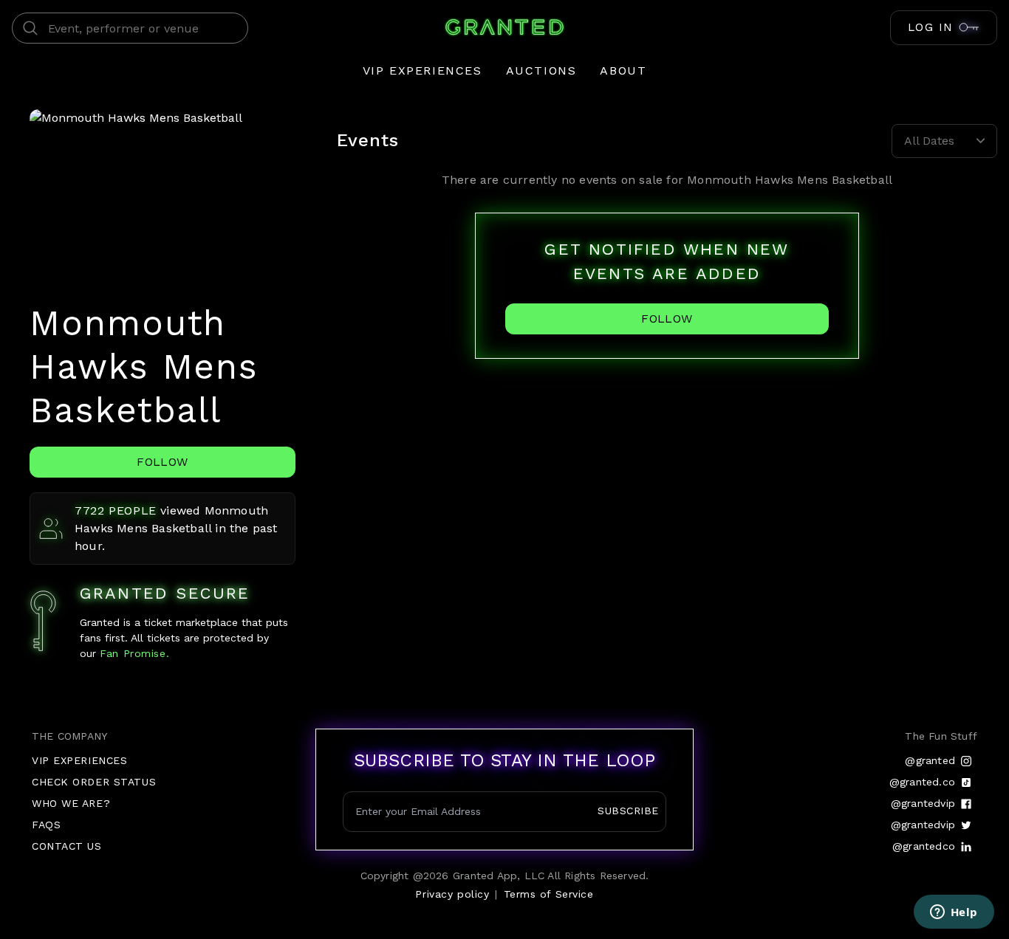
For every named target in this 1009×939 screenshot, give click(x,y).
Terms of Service (549, 894)
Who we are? (71, 803)
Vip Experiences (422, 70)
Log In (931, 27)
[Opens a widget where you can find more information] (953, 913)
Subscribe (628, 810)
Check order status (94, 782)
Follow (162, 462)
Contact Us (67, 846)
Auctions (541, 70)
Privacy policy (452, 894)
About (623, 70)
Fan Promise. (132, 653)
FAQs (46, 824)
